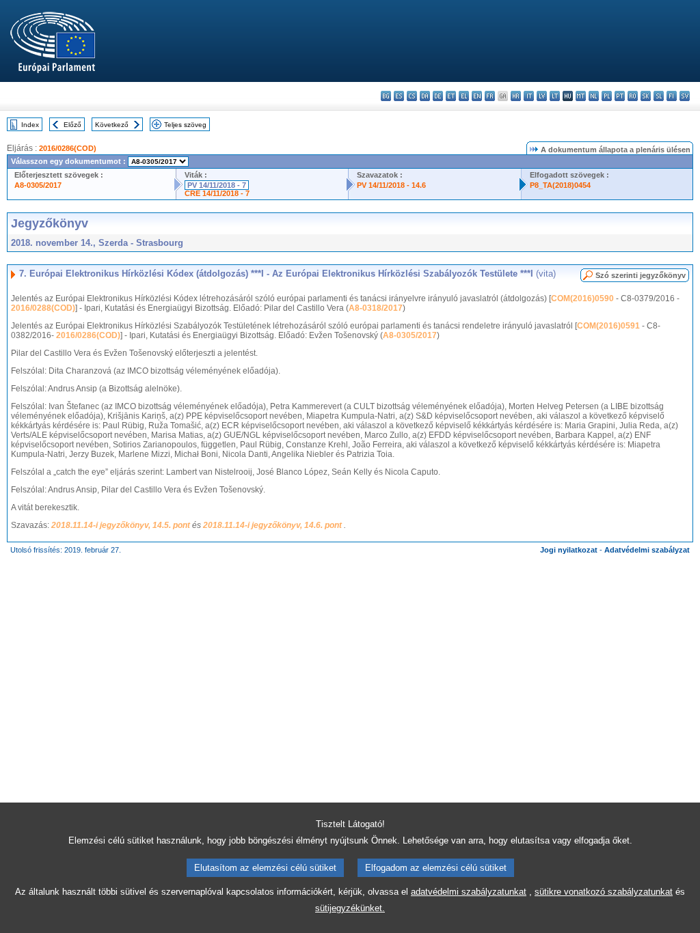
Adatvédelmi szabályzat (647, 550)
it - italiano (529, 96)
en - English (477, 96)
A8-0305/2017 (38, 185)
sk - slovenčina (646, 96)
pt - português (620, 96)
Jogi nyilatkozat (568, 550)
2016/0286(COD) (67, 148)
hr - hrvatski (516, 96)
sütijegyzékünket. (350, 908)
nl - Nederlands (594, 96)
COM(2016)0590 (582, 298)
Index (30, 124)
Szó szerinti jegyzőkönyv (640, 275)
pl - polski (607, 96)
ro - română (633, 96)
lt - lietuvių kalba (555, 96)
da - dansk (425, 96)
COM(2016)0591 (608, 326)
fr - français (490, 96)
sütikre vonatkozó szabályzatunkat (604, 892)
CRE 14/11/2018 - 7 (217, 193)
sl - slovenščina (659, 96)
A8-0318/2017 (376, 308)
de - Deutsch (438, 96)
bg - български (386, 96)
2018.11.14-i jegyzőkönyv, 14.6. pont (273, 525)
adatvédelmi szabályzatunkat (468, 892)
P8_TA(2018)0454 (560, 185)
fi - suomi (672, 96)
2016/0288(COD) (43, 308)
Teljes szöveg (185, 124)
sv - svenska (684, 96)
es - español (399, 96)
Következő (112, 124)
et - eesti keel (451, 96)
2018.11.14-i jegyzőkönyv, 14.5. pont (121, 525)
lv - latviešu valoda (542, 96)
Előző (72, 124)
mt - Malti (581, 96)
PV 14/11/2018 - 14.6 (391, 185)
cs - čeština (412, 96)
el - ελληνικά (464, 96)
